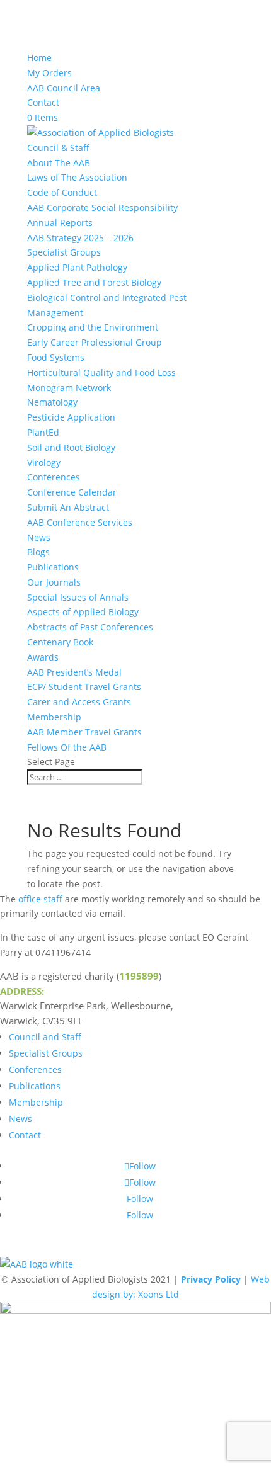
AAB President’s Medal (74, 672)
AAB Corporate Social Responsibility (102, 207)
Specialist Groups (64, 252)
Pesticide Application (71, 417)
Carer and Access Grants (79, 702)
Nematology (52, 402)
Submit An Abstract (68, 507)
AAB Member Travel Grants (84, 732)
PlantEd (43, 432)
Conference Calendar (72, 492)
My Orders (49, 73)
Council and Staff (45, 1037)
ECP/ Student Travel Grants (84, 687)
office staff (40, 899)
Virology (44, 462)
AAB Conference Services (79, 522)
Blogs (38, 552)
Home (39, 58)
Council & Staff (58, 148)
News (38, 537)
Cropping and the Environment (92, 327)
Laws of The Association (77, 177)
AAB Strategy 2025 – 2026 (80, 238)
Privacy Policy (211, 1279)
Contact (43, 102)
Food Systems (55, 357)
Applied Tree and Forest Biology (94, 282)
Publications (53, 567)
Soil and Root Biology (71, 447)
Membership (54, 717)
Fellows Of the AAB (67, 747)
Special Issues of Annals (78, 597)
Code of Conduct (62, 192)
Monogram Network (69, 388)
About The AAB (58, 163)
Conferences (53, 477)
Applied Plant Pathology (77, 267)
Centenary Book (60, 642)
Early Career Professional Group (94, 342)
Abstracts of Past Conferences (90, 627)
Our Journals (54, 582)
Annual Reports (60, 223)
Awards (43, 657)
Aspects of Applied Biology (83, 612)
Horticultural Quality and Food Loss (101, 372)
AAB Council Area (63, 88)
